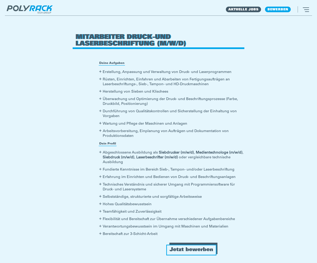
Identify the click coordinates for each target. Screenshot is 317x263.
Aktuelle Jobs (243, 9)
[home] (29, 9)
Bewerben (277, 9)
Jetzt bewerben (191, 250)
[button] (303, 9)
